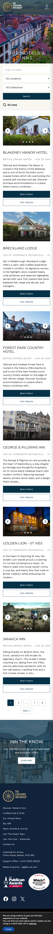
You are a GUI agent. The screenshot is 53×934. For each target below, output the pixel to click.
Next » (26, 710)
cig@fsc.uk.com (29, 867)
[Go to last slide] (7, 130)
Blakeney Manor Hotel (25, 153)
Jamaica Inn (14, 639)
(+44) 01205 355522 (30, 861)
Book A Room (26, 194)
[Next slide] (45, 130)
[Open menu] (47, 7)
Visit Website (26, 202)
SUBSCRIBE (26, 760)
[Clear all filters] (4, 105)
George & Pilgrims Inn (24, 447)
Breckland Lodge (20, 248)
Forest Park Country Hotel (23, 350)
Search (26, 96)
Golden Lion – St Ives (22, 543)
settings (32, 923)
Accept (8, 929)
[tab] (20, 142)
